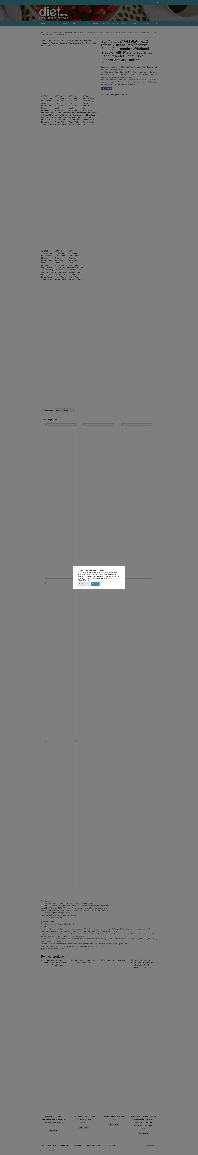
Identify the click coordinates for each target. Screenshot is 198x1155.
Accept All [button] (95, 584)
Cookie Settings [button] (84, 584)
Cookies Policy (100, 578)
